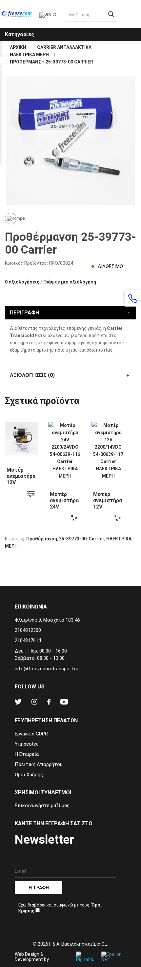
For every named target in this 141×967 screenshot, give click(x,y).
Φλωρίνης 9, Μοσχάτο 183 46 (47, 620)
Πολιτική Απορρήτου (39, 764)
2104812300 (28, 630)
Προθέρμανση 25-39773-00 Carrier (51, 61)
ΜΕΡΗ (11, 546)
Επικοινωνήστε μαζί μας (42, 805)
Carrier (96, 538)
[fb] (48, 703)
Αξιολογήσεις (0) (32, 375)
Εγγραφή (39, 887)
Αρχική (18, 47)
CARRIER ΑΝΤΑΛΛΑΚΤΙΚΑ (64, 47)
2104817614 (28, 640)
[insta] (34, 703)
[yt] (64, 703)
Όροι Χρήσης (29, 775)
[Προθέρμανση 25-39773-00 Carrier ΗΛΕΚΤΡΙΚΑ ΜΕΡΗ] (70, 140)
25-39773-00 (73, 538)
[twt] (18, 703)
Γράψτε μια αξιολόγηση (69, 282)
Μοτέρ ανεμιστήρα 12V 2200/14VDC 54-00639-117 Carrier (108, 510)
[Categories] (135, 29)
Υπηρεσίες (27, 744)
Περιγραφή (24, 313)
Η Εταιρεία (27, 754)
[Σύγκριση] (10, 218)
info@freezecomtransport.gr (46, 669)
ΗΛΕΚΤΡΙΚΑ (118, 538)
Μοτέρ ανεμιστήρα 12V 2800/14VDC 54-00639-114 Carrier (22, 485)
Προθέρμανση (41, 538)
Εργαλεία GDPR (31, 734)
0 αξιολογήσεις (22, 282)
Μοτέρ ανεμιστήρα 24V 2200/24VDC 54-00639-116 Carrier (65, 510)
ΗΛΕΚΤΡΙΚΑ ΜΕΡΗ (29, 54)
